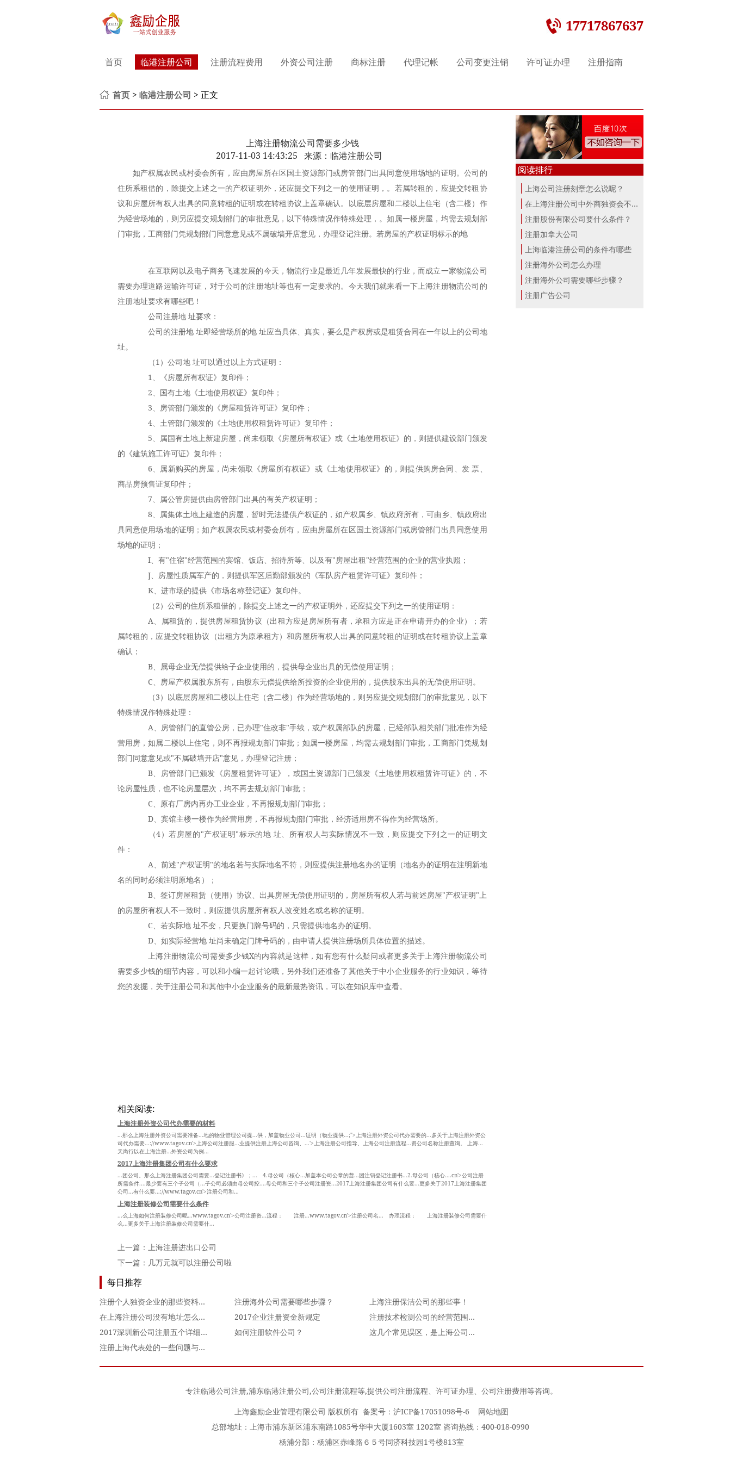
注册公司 (186, 986)
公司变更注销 (482, 62)
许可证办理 (548, 62)
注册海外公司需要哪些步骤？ (283, 1301)
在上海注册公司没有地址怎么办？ (157, 1317)
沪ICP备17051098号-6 (431, 1411)
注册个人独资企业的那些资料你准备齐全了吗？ (179, 1301)
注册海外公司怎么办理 (563, 264)
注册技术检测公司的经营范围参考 (426, 1317)
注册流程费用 (236, 62)
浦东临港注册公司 (279, 1391)
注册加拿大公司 (551, 234)
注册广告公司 (548, 295)
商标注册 (368, 62)
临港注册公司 (166, 62)
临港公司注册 (223, 1391)
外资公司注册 (307, 62)
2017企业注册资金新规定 (277, 1317)
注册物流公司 (456, 286)
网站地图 (493, 1411)
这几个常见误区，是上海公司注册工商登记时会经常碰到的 (468, 1332)
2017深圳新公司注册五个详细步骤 (158, 1332)
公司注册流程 (334, 1391)
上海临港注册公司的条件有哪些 (578, 249)
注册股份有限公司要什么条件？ (578, 219)
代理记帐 (421, 62)
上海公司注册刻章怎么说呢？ (574, 188)
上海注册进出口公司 (182, 1247)
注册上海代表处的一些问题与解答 (157, 1347)
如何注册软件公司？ (268, 1332)
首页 (113, 62)
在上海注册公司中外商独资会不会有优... (593, 203)
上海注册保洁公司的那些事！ (418, 1301)
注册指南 (605, 62)
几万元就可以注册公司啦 (190, 1262)
